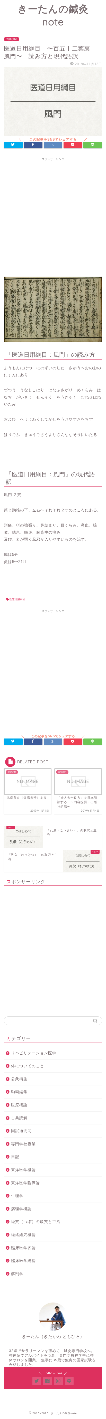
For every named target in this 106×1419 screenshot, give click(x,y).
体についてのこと (27, 1066)
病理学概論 (21, 1209)
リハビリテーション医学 (33, 1053)
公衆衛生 (19, 1079)
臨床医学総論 (23, 1260)
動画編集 (19, 1092)
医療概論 (19, 1105)
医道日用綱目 (17, 599)
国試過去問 (21, 1131)
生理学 (17, 1195)
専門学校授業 (23, 1144)
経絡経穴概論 (23, 1234)
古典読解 (11, 39)
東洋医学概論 (23, 1170)
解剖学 (17, 1273)
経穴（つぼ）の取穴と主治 (35, 1221)
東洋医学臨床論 (25, 1183)
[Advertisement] (53, 216)
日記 (15, 1156)
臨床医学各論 (23, 1248)
